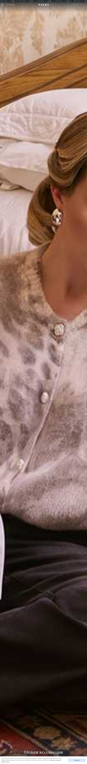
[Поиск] (74, 4)
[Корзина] (81, 4)
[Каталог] (2, 4)
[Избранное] (77, 4)
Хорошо (77, 760)
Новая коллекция (43, 752)
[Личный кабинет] (84, 4)
